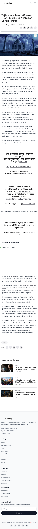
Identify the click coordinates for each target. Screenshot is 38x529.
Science (3, 459)
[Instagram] (19, 525)
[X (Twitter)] (15, 525)
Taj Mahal (13, 276)
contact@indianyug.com (10, 428)
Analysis (3, 457)
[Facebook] (11, 525)
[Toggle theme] (31, 2)
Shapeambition (5, 493)
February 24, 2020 (27, 173)
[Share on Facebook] (24, 27)
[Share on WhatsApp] (28, 27)
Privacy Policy (5, 477)
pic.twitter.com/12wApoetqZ (18, 199)
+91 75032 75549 (8, 431)
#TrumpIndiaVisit (23, 191)
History (3, 462)
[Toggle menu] (35, 2)
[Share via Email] (31, 27)
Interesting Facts (6, 445)
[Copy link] (35, 27)
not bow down (28, 316)
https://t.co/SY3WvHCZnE (19, 166)
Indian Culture (5, 451)
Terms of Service (6, 480)
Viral (2, 448)
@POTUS (23, 161)
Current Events (5, 454)
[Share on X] (21, 27)
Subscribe (19, 513)
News (13, 11)
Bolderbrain (4, 490)
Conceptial (4, 496)
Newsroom (6, 11)
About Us (4, 472)
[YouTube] (26, 525)
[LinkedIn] (22, 525)
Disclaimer (4, 483)
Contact (3, 474)
